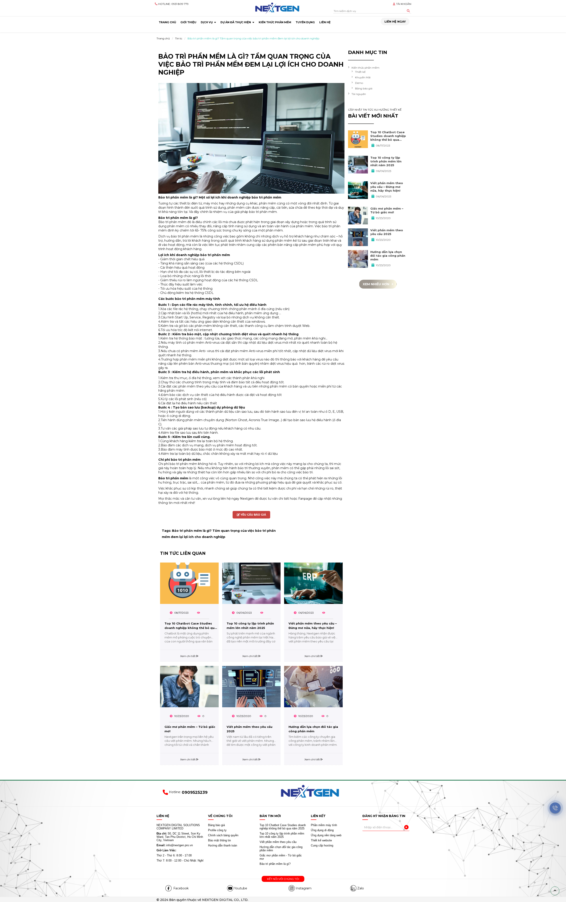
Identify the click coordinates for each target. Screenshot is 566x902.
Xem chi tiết (188, 656)
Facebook (180, 888)
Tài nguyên (359, 94)
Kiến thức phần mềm (365, 67)
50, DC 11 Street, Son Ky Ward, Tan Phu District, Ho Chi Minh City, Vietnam (180, 837)
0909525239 (195, 792)
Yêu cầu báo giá (253, 514)
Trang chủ (163, 38)
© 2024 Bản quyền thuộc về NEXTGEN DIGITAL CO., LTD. (202, 900)
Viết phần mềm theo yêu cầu (278, 842)
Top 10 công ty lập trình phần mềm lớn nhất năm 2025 (250, 626)
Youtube (240, 888)
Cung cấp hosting (322, 845)
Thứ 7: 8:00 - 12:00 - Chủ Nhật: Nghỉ (180, 860)
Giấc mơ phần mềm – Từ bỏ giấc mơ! (189, 729)
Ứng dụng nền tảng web (326, 835)
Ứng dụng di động (322, 830)
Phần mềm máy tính (324, 825)
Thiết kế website (321, 840)
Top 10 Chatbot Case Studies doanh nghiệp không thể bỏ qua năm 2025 (190, 626)
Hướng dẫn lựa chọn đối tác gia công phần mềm (313, 729)
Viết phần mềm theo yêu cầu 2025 (249, 729)
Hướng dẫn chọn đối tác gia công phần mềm (281, 848)
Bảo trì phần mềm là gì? (275, 863)
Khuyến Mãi (363, 77)
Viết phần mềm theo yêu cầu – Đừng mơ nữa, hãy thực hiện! (313, 626)
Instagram (304, 888)
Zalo (360, 888)
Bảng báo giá (363, 88)
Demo (359, 83)
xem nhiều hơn (376, 284)
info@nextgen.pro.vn (175, 845)
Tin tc (178, 38)
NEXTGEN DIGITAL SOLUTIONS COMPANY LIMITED (178, 826)
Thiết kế (360, 71)
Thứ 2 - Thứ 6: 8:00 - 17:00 (174, 855)
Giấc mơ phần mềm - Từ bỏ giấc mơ (281, 857)
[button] (555, 891)
